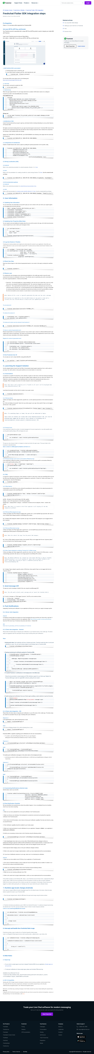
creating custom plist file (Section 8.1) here (26, 191)
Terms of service (16, 1051)
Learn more (81, 46)
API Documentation (26, 1032)
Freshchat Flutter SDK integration (34, 10)
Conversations (43, 1029)
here (37, 167)
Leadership (61, 1029)
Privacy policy (6, 1051)
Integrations (42, 1040)
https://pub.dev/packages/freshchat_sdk (12, 80)
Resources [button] (35, 3)
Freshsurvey (6, 1045)
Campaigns (42, 1026)
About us (60, 1026)
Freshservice (6, 1029)
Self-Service (43, 1034)
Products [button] (26, 3)
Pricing (23, 1026)
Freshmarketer (6, 1043)
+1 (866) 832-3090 (83, 1026)
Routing (41, 1032)
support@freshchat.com (84, 1029)
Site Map (25, 1051)
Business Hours (67, 31)
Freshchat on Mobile (18, 10)
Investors (60, 1032)
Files (65, 28)
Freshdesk (5, 1026)
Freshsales (5, 1032)
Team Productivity (44, 1037)
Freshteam (5, 1037)
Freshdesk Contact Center (9, 1034)
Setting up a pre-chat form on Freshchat (73, 25)
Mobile (41, 1043)
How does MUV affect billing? (71, 22)
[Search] (82, 3)
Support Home (18, 3)
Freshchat (5, 1040)
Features (23, 1029)
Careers (60, 1034)
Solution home (8, 10)
